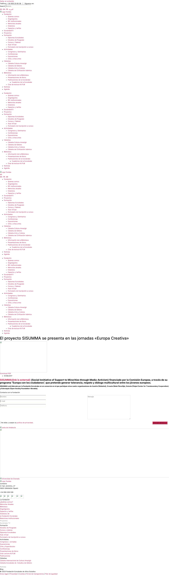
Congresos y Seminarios (17, 52)
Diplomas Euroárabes (16, 38)
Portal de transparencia (35, 574)
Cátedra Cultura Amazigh (17, 63)
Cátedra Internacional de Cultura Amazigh (15, 561)
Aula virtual (4, 535)
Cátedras (7, 61)
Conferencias (13, 54)
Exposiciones (13, 56)
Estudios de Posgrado (16, 40)
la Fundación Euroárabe (8, 516)
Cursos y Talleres (14, 42)
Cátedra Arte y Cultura (16, 68)
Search (2, 6)
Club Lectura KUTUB (7, 553)
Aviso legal (4, 574)
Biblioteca (7, 73)
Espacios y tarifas (14, 28)
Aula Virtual (12, 45)
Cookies (22, 574)
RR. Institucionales (14, 21)
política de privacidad (25, 423)
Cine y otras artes (14, 59)
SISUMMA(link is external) (15, 379)
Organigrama (12, 19)
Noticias (7, 87)
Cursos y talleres (6, 530)
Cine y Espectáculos (7, 546)
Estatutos (11, 26)
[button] (5, 373)
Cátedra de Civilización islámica (20, 70)
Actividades (8, 49)
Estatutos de (4, 514)
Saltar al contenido (7, 1)
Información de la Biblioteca (18, 75)
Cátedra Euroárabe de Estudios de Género (16, 563)
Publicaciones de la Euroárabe (19, 80)
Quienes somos (13, 16)
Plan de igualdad (51, 574)
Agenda (7, 89)
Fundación (7, 14)
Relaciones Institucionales (9, 518)
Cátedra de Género (15, 66)
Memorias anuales (14, 24)
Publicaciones (5, 556)
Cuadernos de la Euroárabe (22, 82)
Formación (8, 35)
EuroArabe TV (5, 523)
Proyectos (7, 33)
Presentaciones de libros (17, 77)
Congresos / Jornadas (8, 542)
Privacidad (13, 574)
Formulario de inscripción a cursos (20, 47)
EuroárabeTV (8, 31)
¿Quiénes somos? (6, 502)
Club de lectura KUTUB (16, 84)
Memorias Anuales (6, 504)
